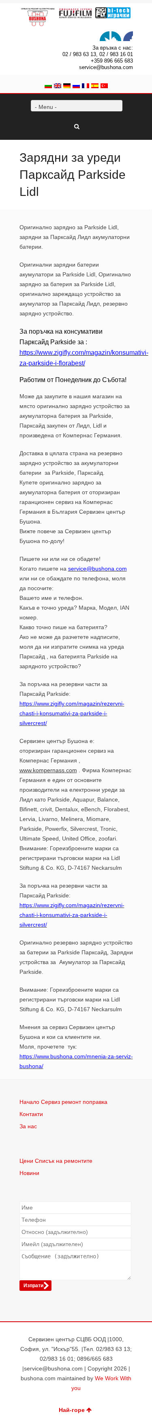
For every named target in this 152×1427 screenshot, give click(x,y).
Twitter (104, 36)
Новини (29, 1173)
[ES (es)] (94, 86)
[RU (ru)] (76, 86)
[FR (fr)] (85, 86)
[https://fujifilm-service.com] (75, 13)
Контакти (31, 1114)
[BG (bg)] (48, 86)
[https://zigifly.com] (113, 12)
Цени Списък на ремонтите (55, 1161)
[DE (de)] (67, 86)
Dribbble (128, 36)
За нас (28, 1126)
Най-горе (72, 1410)
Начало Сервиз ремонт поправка (63, 1102)
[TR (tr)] (104, 86)
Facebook (116, 36)
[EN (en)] (57, 86)
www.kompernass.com (48, 770)
